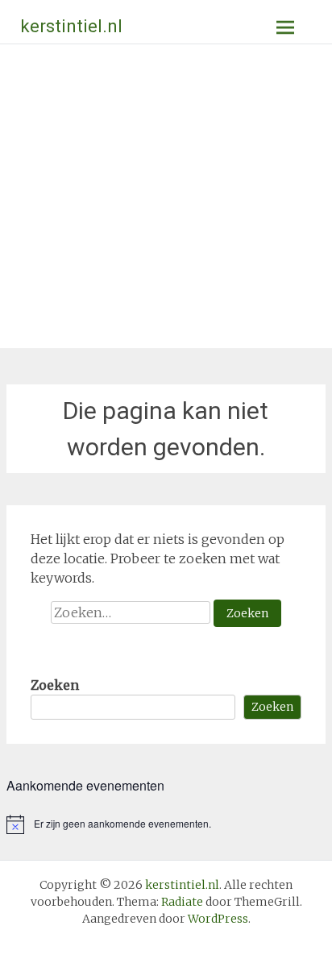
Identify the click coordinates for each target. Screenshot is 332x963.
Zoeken (55, 685)
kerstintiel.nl (71, 26)
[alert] (166, 824)
